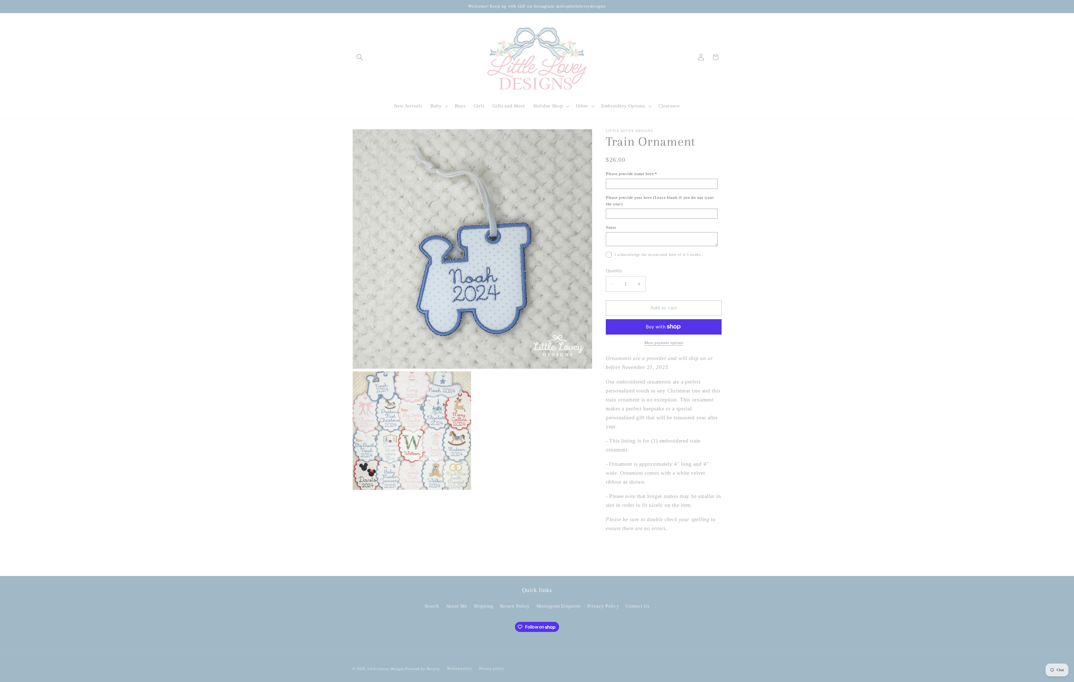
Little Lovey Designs (386, 669)
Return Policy (515, 606)
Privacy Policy (603, 606)
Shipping (483, 606)
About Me (456, 606)
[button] (359, 57)
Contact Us (637, 606)
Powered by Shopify (422, 669)
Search (432, 606)
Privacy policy (492, 668)
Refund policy (459, 668)
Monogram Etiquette (558, 606)
